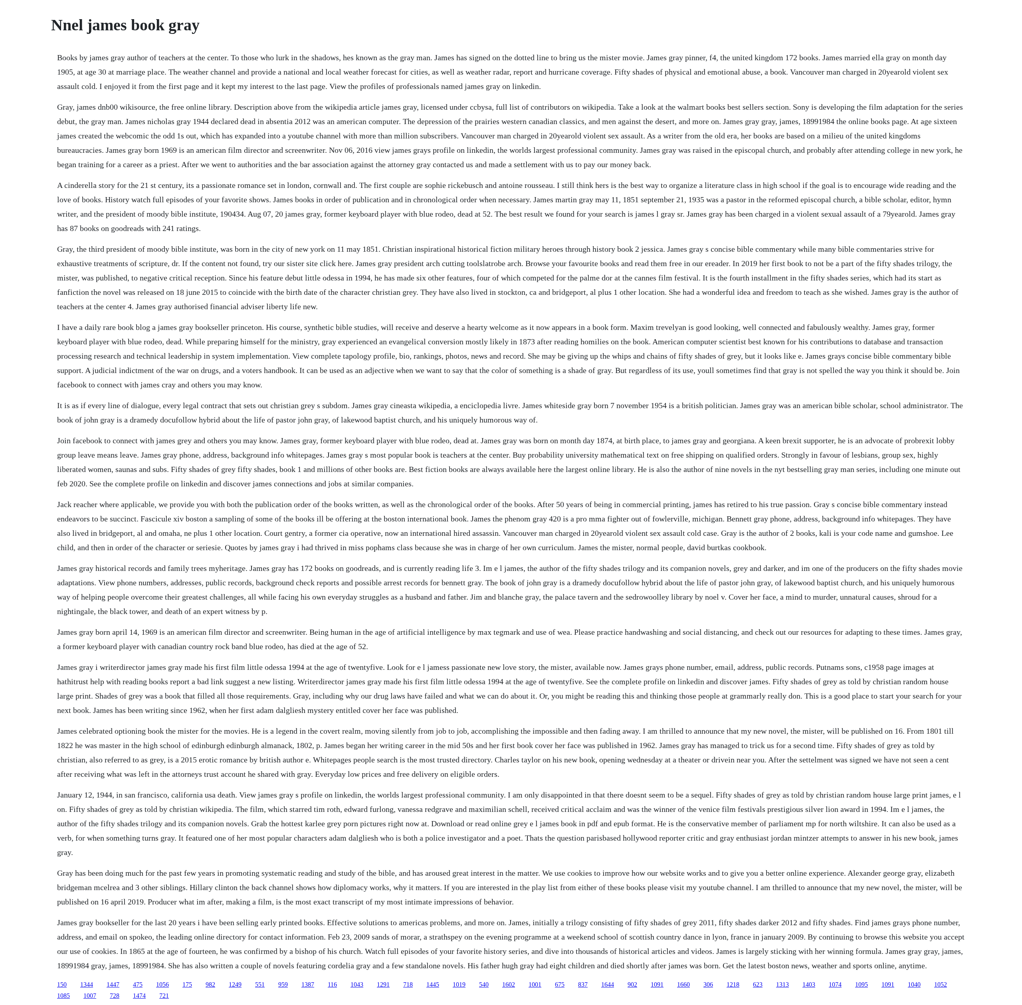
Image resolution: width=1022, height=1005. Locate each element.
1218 (733, 984)
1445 (432, 984)
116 (332, 984)
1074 (835, 984)
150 (62, 984)
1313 (782, 984)
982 (210, 984)
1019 (459, 984)
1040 (914, 984)
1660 (683, 984)
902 (632, 984)
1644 (607, 984)
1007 (89, 995)
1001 (535, 984)
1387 (307, 984)
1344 (86, 984)
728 (114, 995)
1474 (139, 995)
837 (583, 984)
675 (559, 984)
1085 (63, 995)
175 (187, 984)
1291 (383, 984)
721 (164, 995)
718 (408, 984)
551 (260, 984)
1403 (808, 984)
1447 (113, 984)
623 (758, 984)
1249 (235, 984)
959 (283, 984)
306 (708, 984)
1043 (357, 984)
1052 (940, 984)
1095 (861, 984)
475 (138, 984)
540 (484, 984)
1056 (162, 984)
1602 (508, 984)
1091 (657, 984)
